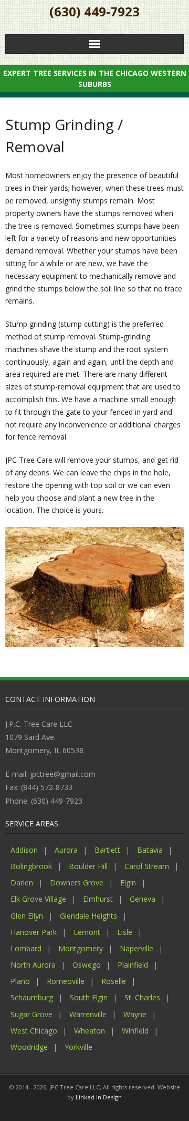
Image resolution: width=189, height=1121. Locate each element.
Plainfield (133, 965)
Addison (24, 850)
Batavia (150, 850)
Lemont (87, 932)
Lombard (25, 948)
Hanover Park (33, 932)
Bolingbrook (31, 866)
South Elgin (89, 997)
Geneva (142, 899)
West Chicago (33, 1031)
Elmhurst (98, 899)
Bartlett (107, 850)
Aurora (66, 850)
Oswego (86, 965)
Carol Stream (146, 866)
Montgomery (80, 948)
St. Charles (142, 997)
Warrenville (88, 1014)
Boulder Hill (88, 866)
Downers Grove (76, 883)
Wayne (134, 1014)
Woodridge (29, 1047)
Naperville (136, 948)
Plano (20, 981)
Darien (21, 883)
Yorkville (78, 1047)
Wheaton (89, 1031)
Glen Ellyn (26, 916)
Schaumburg (31, 997)
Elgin (128, 883)
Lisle (124, 932)
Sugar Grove (31, 1014)
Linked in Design (99, 1097)
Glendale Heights (88, 916)
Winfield (135, 1031)
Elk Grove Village (38, 899)
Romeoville (66, 981)
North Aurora (33, 965)
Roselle (113, 981)
